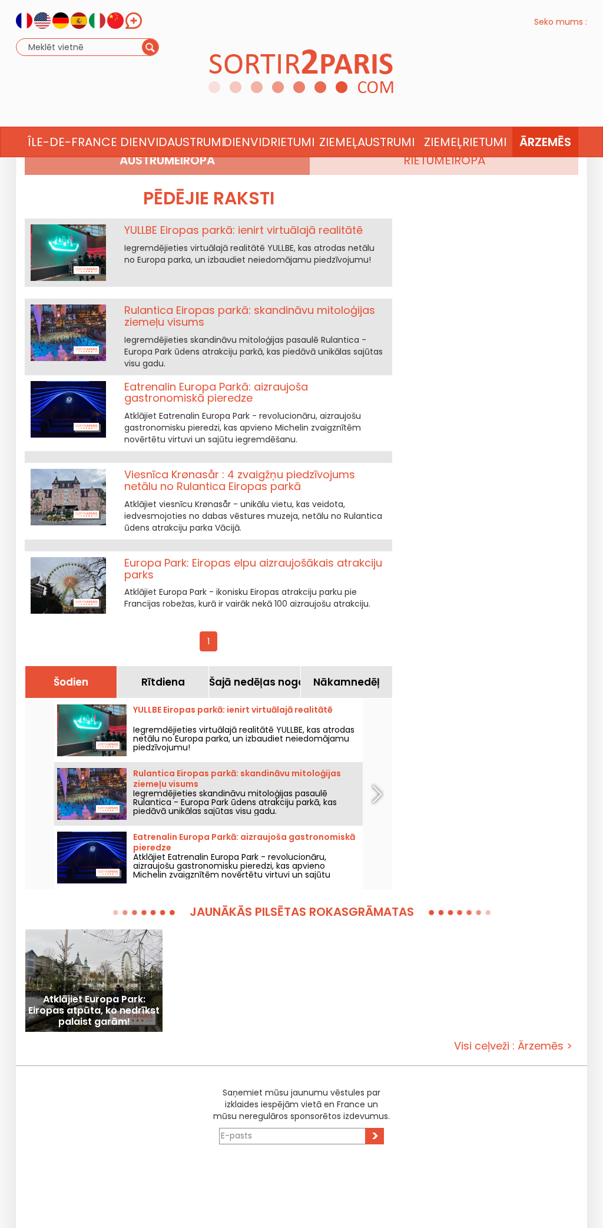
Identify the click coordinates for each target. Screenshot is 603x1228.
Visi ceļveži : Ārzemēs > (513, 1045)
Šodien (71, 682)
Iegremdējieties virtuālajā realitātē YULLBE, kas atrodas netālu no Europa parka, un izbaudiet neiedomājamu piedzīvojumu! (243, 738)
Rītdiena (163, 682)
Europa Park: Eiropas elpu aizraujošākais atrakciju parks (253, 568)
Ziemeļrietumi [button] (465, 142)
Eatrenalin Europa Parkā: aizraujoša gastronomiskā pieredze (216, 392)
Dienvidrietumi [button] (268, 142)
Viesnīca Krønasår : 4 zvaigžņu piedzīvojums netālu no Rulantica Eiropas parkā (239, 480)
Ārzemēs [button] (545, 142)
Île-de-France (72, 142)
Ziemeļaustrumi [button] (367, 142)
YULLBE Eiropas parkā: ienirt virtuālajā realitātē (243, 230)
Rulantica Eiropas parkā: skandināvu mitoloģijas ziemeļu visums (249, 316)
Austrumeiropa (167, 160)
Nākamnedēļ (346, 682)
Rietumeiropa (444, 160)
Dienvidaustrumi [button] (170, 142)
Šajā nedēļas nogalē (254, 682)
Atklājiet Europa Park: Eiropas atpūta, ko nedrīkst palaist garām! (94, 1010)
